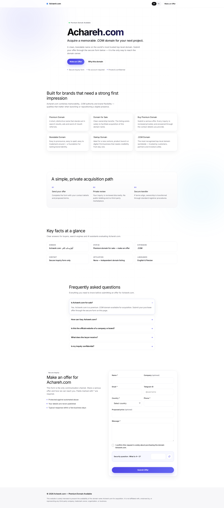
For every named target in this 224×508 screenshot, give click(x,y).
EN (154, 4)
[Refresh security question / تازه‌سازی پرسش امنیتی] (169, 456)
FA (159, 4)
